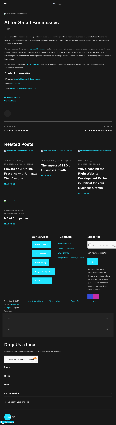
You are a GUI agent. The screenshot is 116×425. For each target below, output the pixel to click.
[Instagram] (96, 296)
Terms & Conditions (34, 301)
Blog (95, 301)
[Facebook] (90, 296)
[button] (111, 4)
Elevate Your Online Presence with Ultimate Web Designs (20, 173)
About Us (75, 301)
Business (8, 164)
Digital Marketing (24, 164)
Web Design (94, 164)
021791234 (15, 84)
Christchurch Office (66, 248)
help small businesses (38, 49)
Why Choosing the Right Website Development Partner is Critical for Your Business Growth (93, 178)
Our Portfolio (10, 101)
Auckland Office (64, 243)
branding (9, 214)
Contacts (66, 236)
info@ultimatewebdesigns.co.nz (23, 88)
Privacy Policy (54, 301)
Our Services (40, 236)
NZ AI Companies (16, 218)
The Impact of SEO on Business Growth (56, 168)
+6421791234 (63, 253)
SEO (69, 161)
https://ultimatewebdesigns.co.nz (27, 79)
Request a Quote (12, 97)
